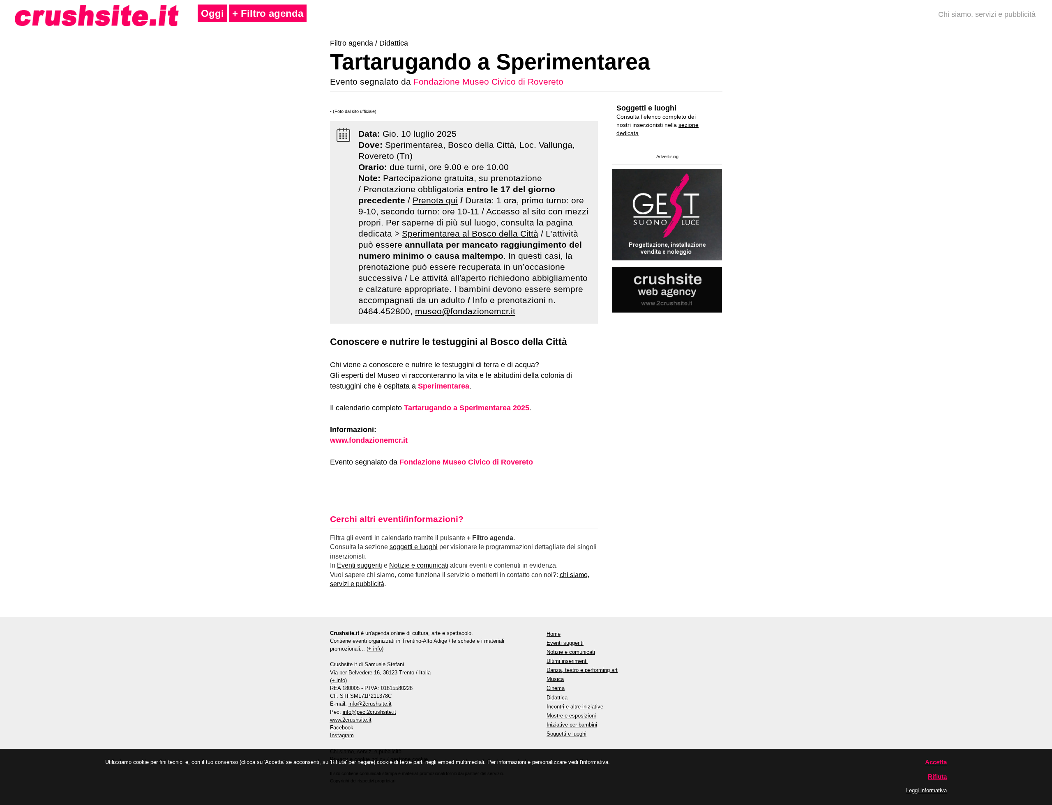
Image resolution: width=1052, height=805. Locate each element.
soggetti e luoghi (414, 546)
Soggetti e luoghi (646, 108)
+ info (375, 649)
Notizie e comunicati (418, 565)
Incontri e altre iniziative (575, 707)
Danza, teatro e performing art (582, 670)
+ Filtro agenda (267, 13)
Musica (555, 679)
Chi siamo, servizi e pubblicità (987, 14)
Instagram (342, 735)
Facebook (341, 727)
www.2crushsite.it (350, 720)
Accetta (936, 762)
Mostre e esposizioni (571, 716)
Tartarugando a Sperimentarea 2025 (466, 408)
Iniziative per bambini (572, 725)
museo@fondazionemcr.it (465, 311)
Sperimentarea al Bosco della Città (470, 233)
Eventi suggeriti (359, 565)
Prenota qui (435, 200)
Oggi (212, 13)
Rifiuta (937, 776)
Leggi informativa (926, 790)
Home (554, 634)
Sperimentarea (443, 386)
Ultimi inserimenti (567, 661)
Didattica (393, 43)
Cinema (556, 688)
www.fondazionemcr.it (369, 440)
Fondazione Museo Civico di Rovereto (488, 81)
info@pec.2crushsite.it (369, 712)
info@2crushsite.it (370, 704)
